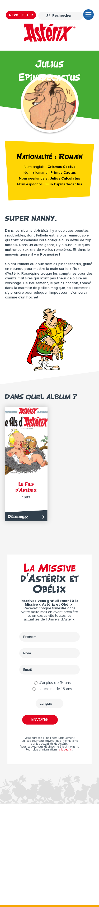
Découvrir (18, 516)
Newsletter (21, 15)
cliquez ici (65, 749)
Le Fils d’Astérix (26, 487)
